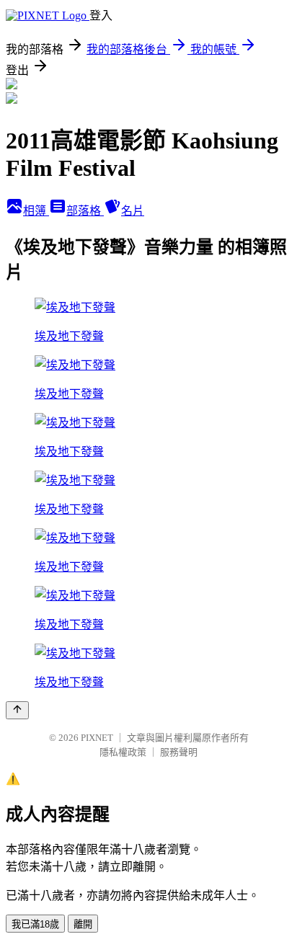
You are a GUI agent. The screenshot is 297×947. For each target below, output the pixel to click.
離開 (83, 924)
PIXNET (97, 737)
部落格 (85, 211)
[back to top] (17, 710)
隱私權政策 (122, 752)
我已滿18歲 (35, 924)
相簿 (36, 211)
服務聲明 (179, 752)
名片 (132, 211)
